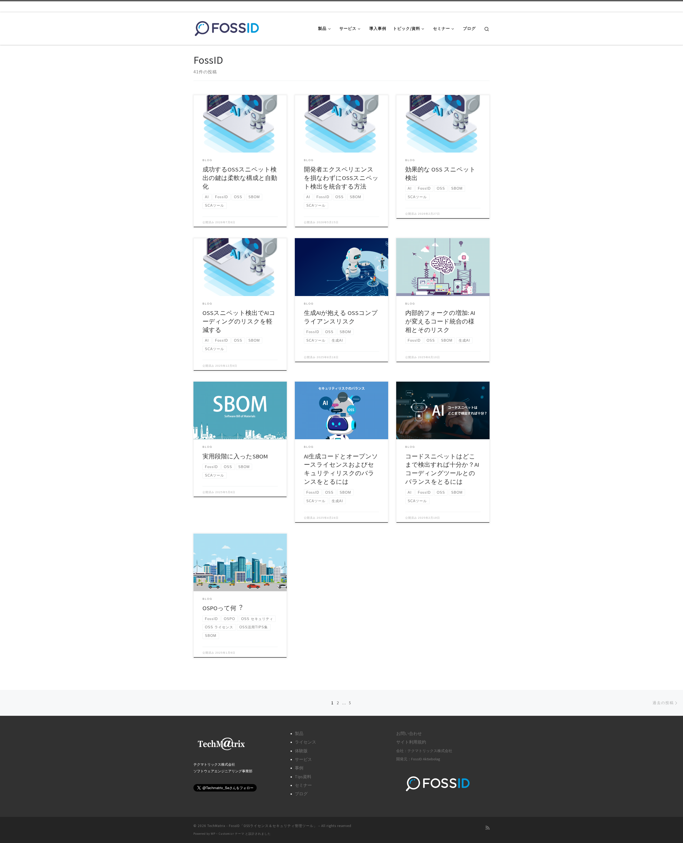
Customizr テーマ (231, 834)
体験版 (301, 750)
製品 (299, 733)
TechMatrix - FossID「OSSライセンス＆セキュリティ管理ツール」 (262, 826)
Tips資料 (303, 776)
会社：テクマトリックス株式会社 (424, 750)
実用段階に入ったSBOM (235, 456)
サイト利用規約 (411, 742)
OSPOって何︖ (222, 608)
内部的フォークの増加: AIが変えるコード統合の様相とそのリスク (440, 321)
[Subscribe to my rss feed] (488, 828)
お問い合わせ (409, 733)
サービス (303, 759)
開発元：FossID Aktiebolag (418, 759)
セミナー (303, 785)
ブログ (301, 793)
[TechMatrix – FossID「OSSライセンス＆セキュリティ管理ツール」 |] (226, 27)
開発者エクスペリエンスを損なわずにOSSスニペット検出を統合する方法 (341, 178)
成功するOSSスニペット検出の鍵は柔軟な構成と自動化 (239, 178)
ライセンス (305, 742)
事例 (299, 767)
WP (213, 834)
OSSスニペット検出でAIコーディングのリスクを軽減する (238, 321)
